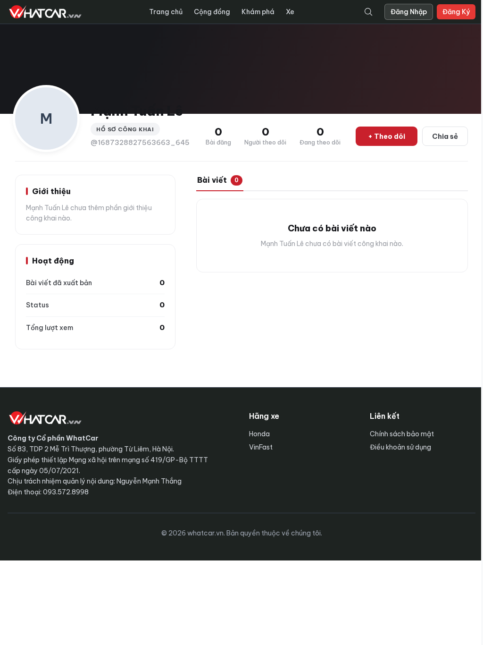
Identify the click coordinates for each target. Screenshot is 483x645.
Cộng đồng (212, 12)
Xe (290, 12)
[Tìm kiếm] (368, 11)
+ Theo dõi (386, 136)
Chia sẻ (445, 136)
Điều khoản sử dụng (400, 447)
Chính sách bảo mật (402, 434)
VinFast (261, 447)
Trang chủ (166, 12)
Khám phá (258, 12)
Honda (259, 434)
